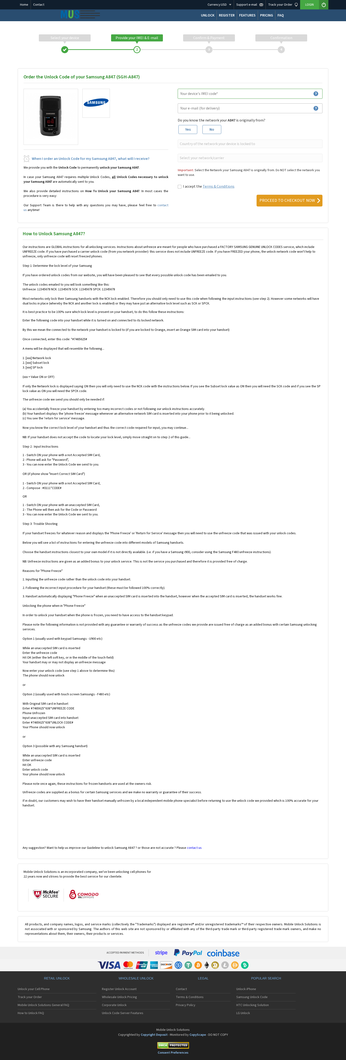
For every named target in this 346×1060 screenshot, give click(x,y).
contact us (194, 848)
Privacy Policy (185, 1005)
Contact (38, 4)
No (211, 129)
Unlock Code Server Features (122, 1013)
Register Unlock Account (119, 989)
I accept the (208, 186)
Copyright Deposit (154, 1034)
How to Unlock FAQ (31, 1013)
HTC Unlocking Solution (252, 1005)
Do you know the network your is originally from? (221, 120)
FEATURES (247, 15)
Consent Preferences (173, 1052)
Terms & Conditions (218, 186)
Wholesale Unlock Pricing (119, 997)
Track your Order (30, 997)
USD (217, 4)
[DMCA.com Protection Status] (173, 1046)
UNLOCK (207, 15)
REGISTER (227, 15)
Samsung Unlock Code (252, 997)
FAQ (281, 15)
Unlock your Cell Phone (34, 989)
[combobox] (249, 144)
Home (24, 4)
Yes (188, 129)
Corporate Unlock (114, 1005)
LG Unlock (243, 1013)
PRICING (266, 15)
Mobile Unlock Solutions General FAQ (43, 1005)
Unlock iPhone (246, 989)
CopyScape (197, 1034)
